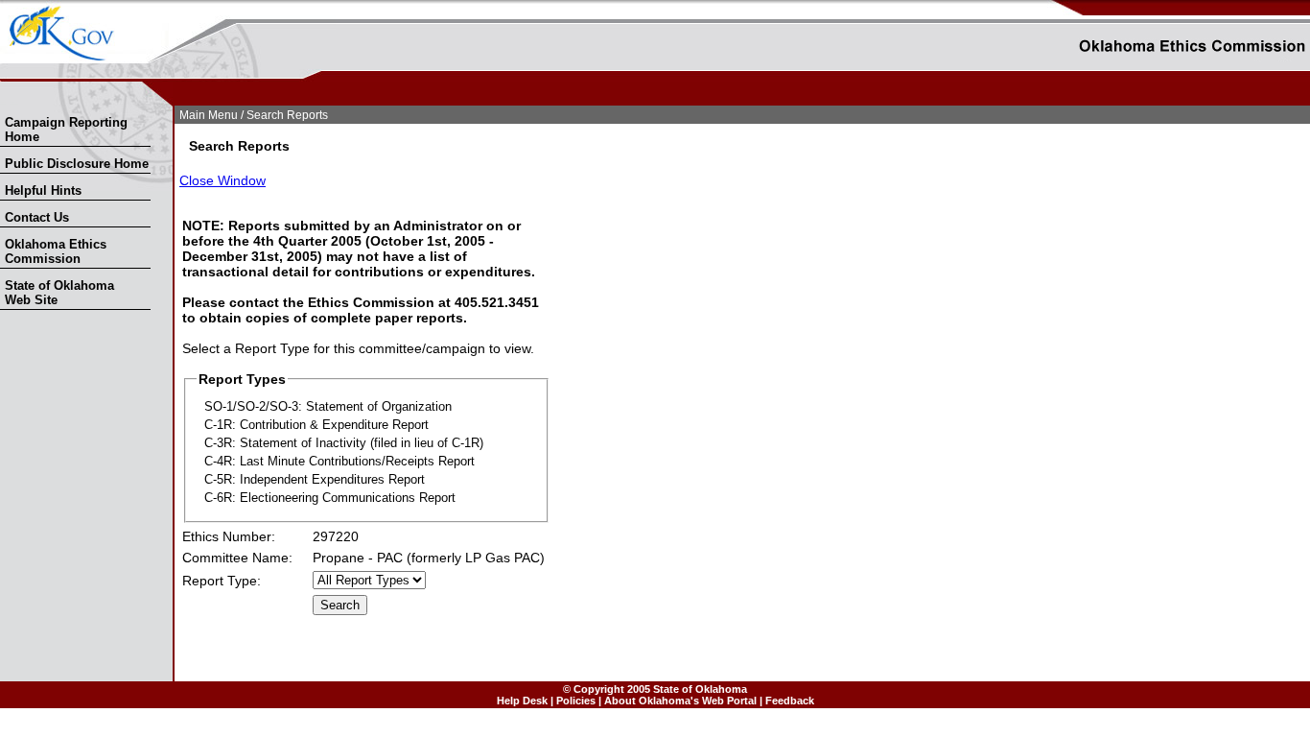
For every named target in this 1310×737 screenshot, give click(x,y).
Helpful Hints (43, 190)
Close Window (222, 180)
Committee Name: (237, 557)
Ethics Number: (228, 536)
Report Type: (221, 580)
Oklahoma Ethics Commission (55, 251)
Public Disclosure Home (77, 163)
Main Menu (208, 115)
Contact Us (37, 217)
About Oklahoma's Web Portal (680, 700)
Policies (576, 700)
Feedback (789, 700)
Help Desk (522, 700)
